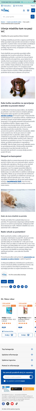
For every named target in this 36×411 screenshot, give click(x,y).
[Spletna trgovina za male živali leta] (16, 388)
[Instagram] (7, 403)
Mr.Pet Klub (19, 6)
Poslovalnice (7, 6)
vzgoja (11, 282)
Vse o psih (26, 22)
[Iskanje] (32, 17)
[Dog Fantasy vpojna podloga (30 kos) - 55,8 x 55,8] (25, 310)
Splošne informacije (10, 354)
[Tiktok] (16, 403)
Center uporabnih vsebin (14, 22)
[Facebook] (3, 403)
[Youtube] (12, 403)
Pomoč (33, 6)
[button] (33, 10)
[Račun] (24, 10)
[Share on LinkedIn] (18, 286)
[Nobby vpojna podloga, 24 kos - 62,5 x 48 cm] (9, 310)
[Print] (26, 286)
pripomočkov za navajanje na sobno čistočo (17, 258)
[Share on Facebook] (10, 286)
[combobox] (17, 17)
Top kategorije (8, 349)
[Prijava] (31, 377)
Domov (3, 22)
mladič (4, 282)
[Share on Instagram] (14, 286)
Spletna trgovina (8, 360)
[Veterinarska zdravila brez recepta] (6, 389)
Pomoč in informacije (10, 365)
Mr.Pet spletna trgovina (13, 409)
